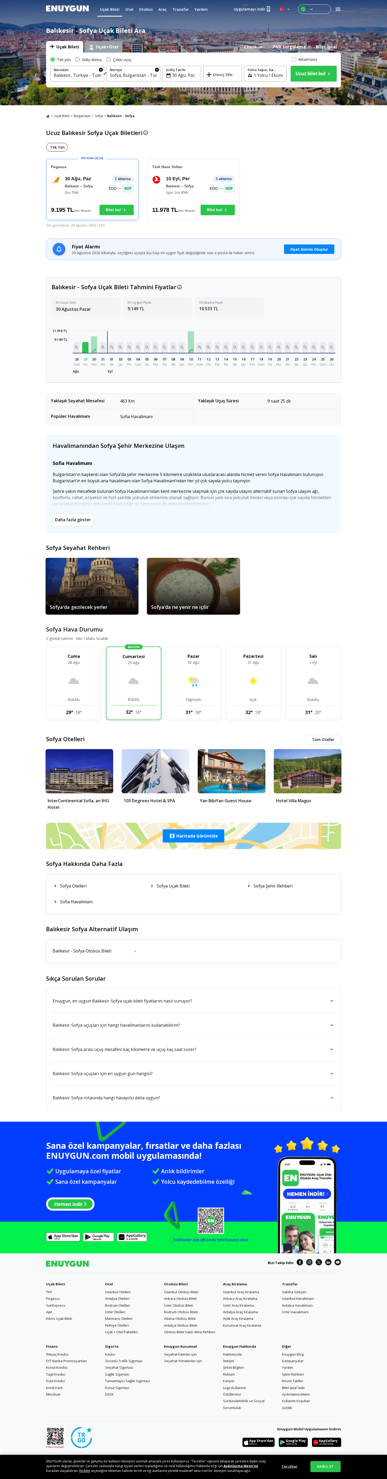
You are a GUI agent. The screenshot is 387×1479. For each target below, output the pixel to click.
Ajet (49, 1312)
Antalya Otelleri (117, 1298)
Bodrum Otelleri (117, 1305)
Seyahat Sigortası (119, 1367)
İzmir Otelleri (115, 1312)
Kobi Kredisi (55, 1380)
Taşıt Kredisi (55, 1374)
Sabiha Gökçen (294, 1292)
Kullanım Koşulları (296, 1400)
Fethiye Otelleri (117, 1325)
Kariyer (229, 1380)
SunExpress (55, 1305)
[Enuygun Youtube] (338, 1263)
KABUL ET (325, 1466)
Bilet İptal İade (293, 1387)
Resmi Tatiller (292, 1380)
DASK (109, 1394)
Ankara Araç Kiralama (240, 1298)
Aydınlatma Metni (296, 1394)
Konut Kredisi (56, 1367)
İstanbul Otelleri (118, 1292)
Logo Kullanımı (234, 1387)
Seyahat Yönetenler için (183, 1360)
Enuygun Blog (293, 1354)
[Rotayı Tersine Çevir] (105, 74)
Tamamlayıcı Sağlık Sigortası (127, 1380)
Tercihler (289, 1466)
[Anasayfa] (48, 116)
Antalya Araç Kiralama (240, 1312)
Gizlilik (287, 1407)
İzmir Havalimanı (295, 1312)
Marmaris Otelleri (119, 1318)
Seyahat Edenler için (180, 1354)
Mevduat (53, 1394)
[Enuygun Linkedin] (328, 1263)
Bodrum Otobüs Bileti (181, 1312)
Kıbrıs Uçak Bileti (59, 1318)
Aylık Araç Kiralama (238, 1318)
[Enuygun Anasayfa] (67, 9)
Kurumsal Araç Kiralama (242, 1325)
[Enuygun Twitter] (319, 1263)
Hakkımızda (232, 1354)
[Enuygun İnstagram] (309, 1263)
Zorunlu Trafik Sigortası (123, 1360)
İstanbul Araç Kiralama (241, 1292)
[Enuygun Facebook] (300, 1263)
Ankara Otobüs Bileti (180, 1298)
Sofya (99, 116)
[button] (76, 347)
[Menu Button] (314, 9)
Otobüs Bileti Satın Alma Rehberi (189, 1332)
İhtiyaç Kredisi (57, 1354)
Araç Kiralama (235, 1284)
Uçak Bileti (62, 116)
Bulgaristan (82, 116)
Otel (109, 1284)
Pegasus (53, 1298)
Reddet (84, 1470)
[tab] (64, 47)
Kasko (110, 1354)
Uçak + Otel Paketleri (121, 1332)
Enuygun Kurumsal (180, 1346)
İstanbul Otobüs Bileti (181, 1292)
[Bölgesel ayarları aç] (285, 9)
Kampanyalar (293, 1360)
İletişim (228, 1360)
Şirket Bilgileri (233, 1367)
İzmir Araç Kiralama (238, 1305)
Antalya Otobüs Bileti (180, 1325)
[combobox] (77, 75)
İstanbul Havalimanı (298, 1298)
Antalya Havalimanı (297, 1305)
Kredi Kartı (54, 1387)
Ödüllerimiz (232, 1394)
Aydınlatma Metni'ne (241, 1466)
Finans (52, 1346)
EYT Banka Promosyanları (66, 1360)
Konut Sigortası (117, 1387)
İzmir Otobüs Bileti (178, 1305)
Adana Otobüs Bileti (180, 1318)
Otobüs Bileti (176, 1284)
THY (49, 1292)
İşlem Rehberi (293, 1374)
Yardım (287, 1367)
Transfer (290, 1284)
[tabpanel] (193, 70)
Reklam (229, 1374)
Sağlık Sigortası (117, 1374)
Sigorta (111, 1346)
